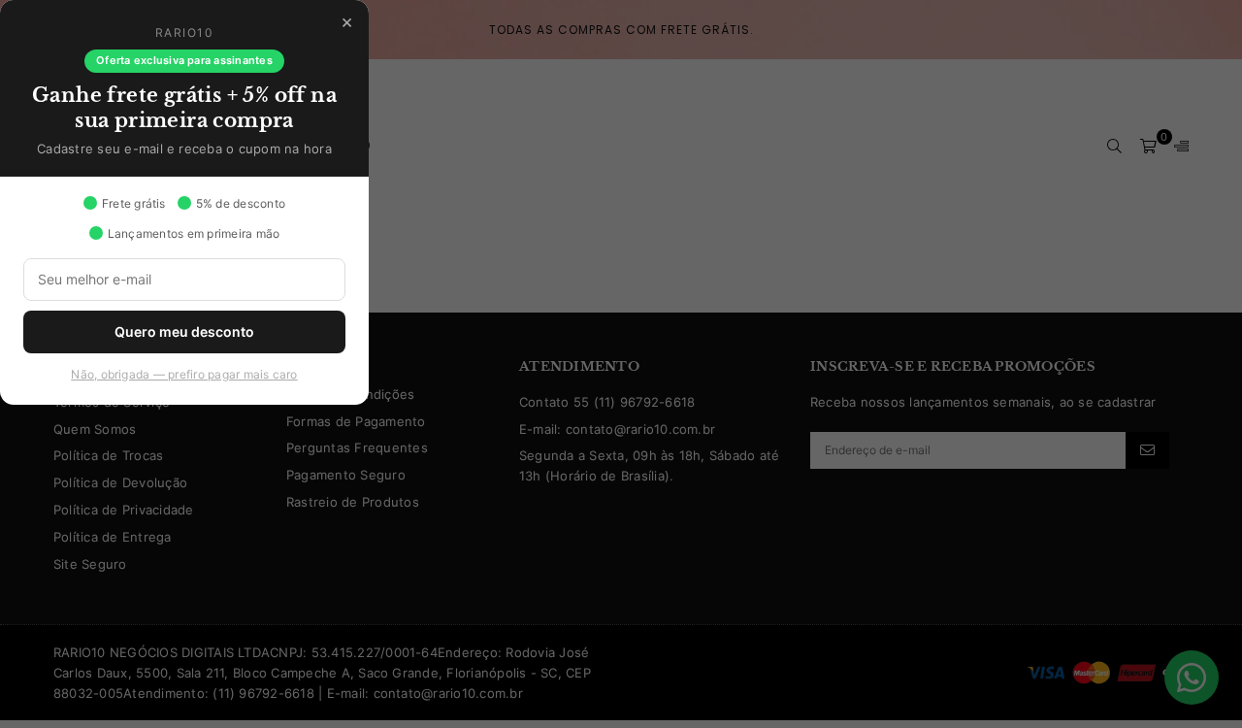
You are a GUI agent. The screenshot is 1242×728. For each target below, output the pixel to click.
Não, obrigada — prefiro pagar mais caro (184, 374)
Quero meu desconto (184, 331)
